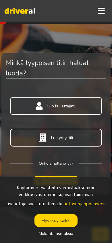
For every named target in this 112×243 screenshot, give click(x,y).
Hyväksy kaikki (56, 220)
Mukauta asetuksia (56, 233)
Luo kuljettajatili (61, 106)
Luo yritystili (62, 138)
